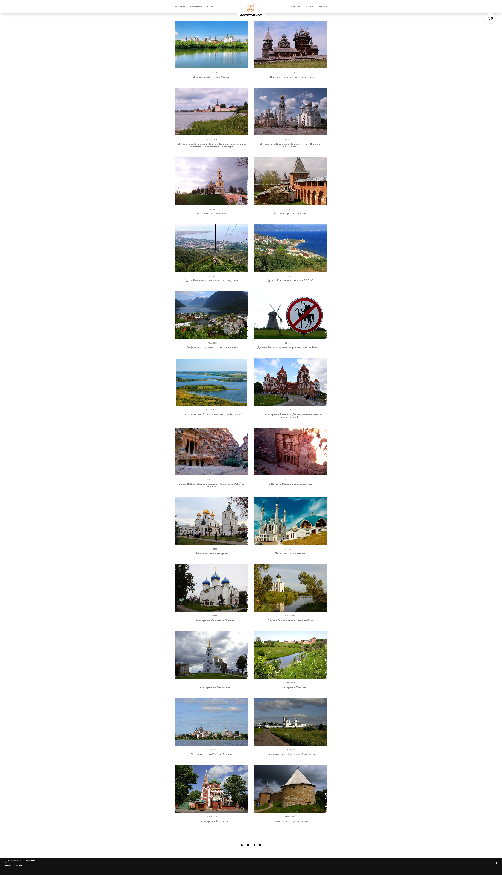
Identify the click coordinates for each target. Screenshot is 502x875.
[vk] (259, 845)
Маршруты (296, 6)
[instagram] (242, 845)
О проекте (180, 6)
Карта (210, 6)
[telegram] (254, 845)
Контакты (322, 6)
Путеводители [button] (195, 6)
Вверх (492, 863)
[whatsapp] (248, 845)
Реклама (309, 6)
